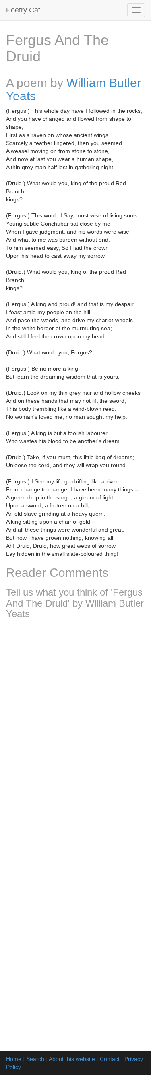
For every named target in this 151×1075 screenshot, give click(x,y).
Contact (110, 1059)
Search (35, 1059)
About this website (72, 1059)
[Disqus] (75, 732)
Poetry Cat (23, 10)
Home (13, 1059)
